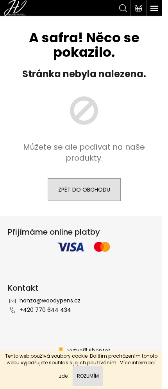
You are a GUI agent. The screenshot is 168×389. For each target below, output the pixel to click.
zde (63, 376)
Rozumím (88, 376)
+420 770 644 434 (45, 310)
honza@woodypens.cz (50, 300)
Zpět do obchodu (84, 190)
